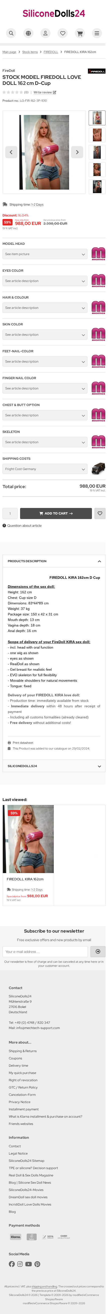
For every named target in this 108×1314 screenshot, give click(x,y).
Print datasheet (23, 743)
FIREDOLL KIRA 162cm (25, 879)
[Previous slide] (11, 855)
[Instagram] (20, 1264)
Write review (43, 92)
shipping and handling (44, 1286)
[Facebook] (12, 1264)
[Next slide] (77, 152)
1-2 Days (37, 204)
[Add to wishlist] (100, 513)
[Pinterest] (37, 1264)
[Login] (45, 33)
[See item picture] (98, 259)
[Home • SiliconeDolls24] (54, 21)
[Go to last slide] (11, 152)
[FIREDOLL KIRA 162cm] (28, 839)
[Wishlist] (63, 33)
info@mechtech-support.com (38, 1028)
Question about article (24, 525)
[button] (97, 117)
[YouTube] (28, 1264)
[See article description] (98, 286)
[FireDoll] (96, 71)
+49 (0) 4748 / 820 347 (32, 1022)
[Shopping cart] (80, 33)
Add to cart (56, 513)
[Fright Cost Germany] (98, 474)
